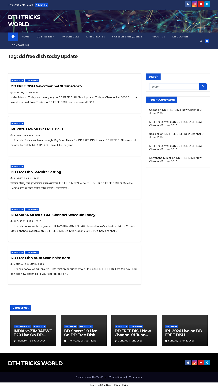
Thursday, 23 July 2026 (31, 341)
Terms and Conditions (101, 385)
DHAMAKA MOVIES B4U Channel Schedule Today (53, 215)
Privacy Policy (121, 385)
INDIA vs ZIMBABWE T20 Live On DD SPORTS (33, 335)
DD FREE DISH (45, 36)
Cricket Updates (22, 327)
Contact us (20, 45)
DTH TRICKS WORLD (35, 363)
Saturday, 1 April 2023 (27, 221)
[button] (201, 41)
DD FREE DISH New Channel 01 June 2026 (46, 86)
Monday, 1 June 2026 (26, 92)
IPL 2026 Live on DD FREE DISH (37, 129)
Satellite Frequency (127, 36)
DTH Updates (95, 36)
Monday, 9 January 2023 (29, 264)
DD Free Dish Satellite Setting (36, 172)
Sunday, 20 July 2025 (27, 178)
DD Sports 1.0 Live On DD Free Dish (80, 333)
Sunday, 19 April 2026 (27, 135)
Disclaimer (180, 36)
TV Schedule (70, 36)
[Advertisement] (109, 381)
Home (26, 36)
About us (158, 36)
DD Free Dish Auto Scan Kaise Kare (40, 258)
